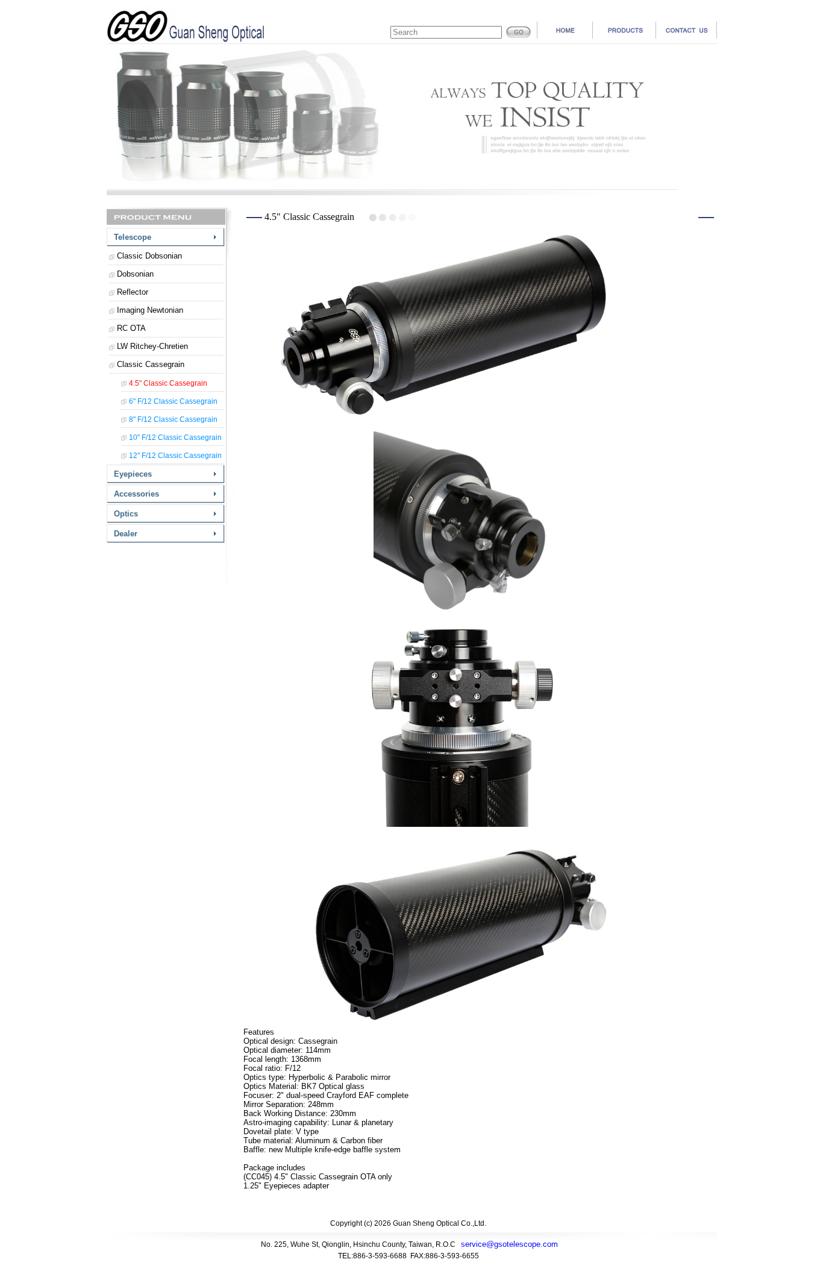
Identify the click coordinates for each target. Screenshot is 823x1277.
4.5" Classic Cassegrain (168, 383)
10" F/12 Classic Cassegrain (175, 437)
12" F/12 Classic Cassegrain (175, 455)
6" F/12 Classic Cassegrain (173, 401)
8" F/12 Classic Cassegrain (173, 419)
